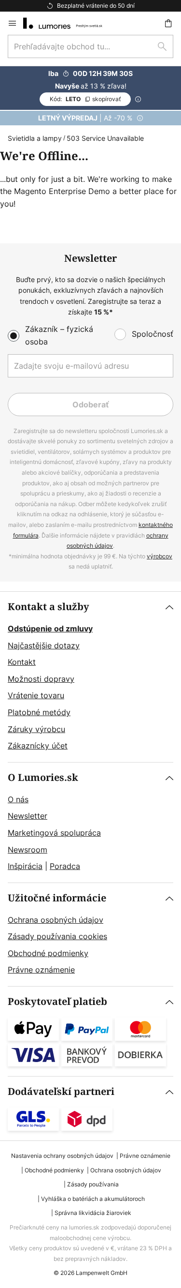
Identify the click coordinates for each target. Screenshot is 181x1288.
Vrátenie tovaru (36, 695)
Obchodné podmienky (48, 953)
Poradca (65, 866)
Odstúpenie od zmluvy (50, 628)
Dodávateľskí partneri (61, 1092)
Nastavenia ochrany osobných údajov (62, 1156)
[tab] (90, 677)
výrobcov (159, 556)
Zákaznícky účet (38, 745)
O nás (18, 799)
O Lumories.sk (43, 778)
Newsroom (27, 849)
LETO (85, 99)
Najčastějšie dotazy (44, 645)
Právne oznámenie (41, 969)
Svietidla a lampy (35, 138)
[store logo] (68, 23)
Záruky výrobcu (36, 729)
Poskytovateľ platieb (57, 1002)
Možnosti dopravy (41, 679)
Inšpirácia (25, 866)
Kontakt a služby (48, 607)
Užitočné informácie (57, 898)
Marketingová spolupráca (54, 832)
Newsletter (27, 815)
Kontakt (22, 662)
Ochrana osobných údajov (55, 919)
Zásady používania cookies (57, 936)
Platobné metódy (39, 712)
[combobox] (90, 46)
